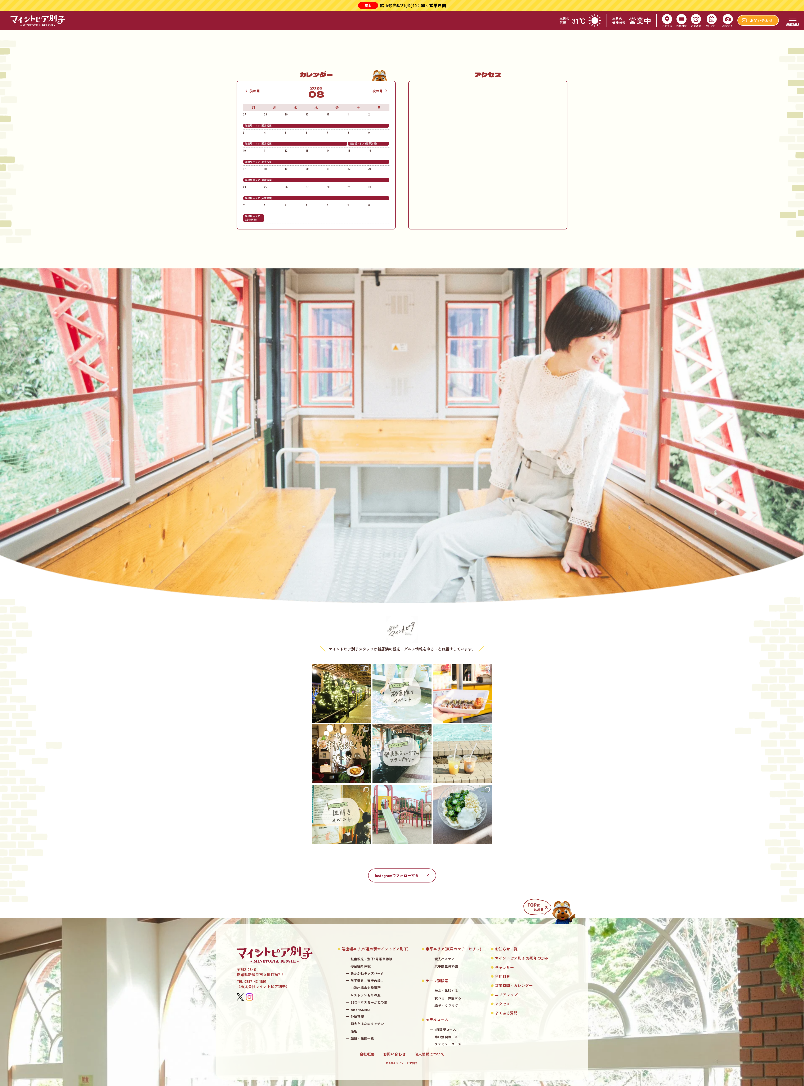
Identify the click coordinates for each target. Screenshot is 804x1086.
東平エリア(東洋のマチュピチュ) (453, 949)
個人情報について (429, 1054)
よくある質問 (506, 1013)
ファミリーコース (447, 1044)
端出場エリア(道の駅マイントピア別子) (375, 949)
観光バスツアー (446, 959)
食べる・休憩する (447, 998)
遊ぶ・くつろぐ (446, 1005)
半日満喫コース (446, 1037)
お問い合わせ (394, 1054)
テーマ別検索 (437, 980)
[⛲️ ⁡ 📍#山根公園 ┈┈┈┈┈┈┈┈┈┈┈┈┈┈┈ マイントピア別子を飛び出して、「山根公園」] (402, 814)
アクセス (502, 1004)
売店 (353, 1031)
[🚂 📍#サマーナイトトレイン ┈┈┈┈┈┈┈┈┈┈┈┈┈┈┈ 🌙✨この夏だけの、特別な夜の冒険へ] (341, 693)
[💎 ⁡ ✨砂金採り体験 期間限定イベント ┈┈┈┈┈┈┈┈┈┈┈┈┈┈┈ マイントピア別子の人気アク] (402, 693)
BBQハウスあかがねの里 (368, 1002)
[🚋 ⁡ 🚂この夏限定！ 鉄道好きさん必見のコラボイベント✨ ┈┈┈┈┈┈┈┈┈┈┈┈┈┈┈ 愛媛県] (402, 753)
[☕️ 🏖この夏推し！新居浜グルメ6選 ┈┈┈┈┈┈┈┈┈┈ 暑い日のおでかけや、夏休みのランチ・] (341, 753)
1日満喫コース (445, 1029)
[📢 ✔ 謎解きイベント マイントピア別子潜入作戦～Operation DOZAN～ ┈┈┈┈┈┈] (341, 814)
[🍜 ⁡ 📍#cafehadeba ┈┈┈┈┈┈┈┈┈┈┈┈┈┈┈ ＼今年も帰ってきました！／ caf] (462, 814)
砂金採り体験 (360, 966)
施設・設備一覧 (362, 1038)
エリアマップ (506, 994)
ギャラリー (504, 967)
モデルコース (437, 1019)
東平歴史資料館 (446, 966)
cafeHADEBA (360, 1009)
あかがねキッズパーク (367, 973)
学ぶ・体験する (446, 990)
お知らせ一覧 (506, 949)
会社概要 (367, 1054)
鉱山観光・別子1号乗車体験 (371, 959)
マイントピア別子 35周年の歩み (522, 958)
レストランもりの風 (365, 995)
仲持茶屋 (357, 1016)
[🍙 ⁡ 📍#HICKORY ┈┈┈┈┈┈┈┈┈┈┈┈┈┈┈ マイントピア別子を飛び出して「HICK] (462, 753)
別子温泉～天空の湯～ (367, 980)
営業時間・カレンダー (514, 985)
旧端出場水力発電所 (365, 987)
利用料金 (502, 976)
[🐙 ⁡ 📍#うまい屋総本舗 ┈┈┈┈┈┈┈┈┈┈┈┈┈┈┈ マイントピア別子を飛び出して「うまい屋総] (462, 693)
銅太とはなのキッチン (367, 1023)
